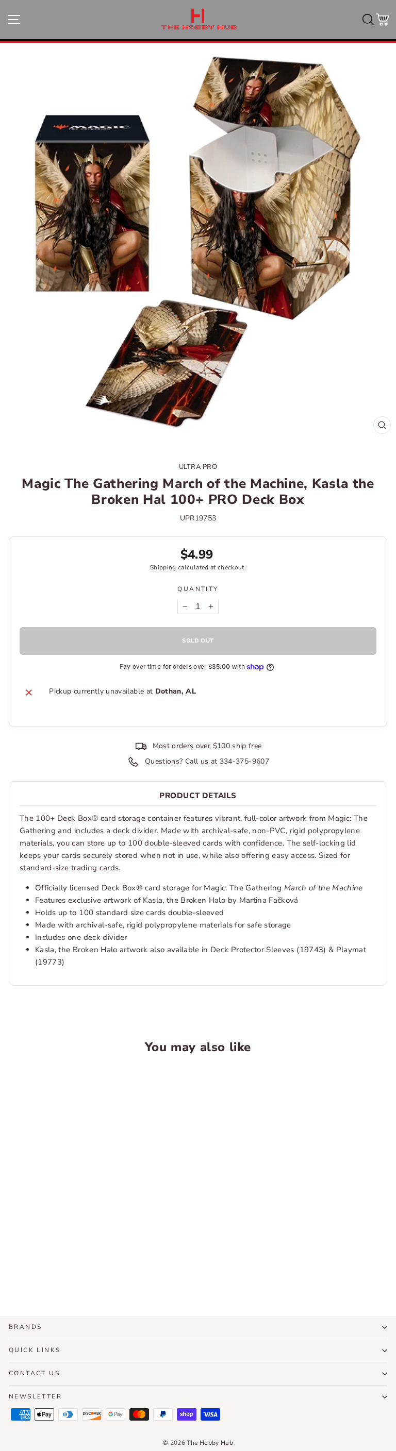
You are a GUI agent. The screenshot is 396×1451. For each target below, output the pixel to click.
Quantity (197, 589)
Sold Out (81, 1270)
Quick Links (34, 1350)
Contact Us (34, 1373)
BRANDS (25, 1327)
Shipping (163, 567)
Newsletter (35, 1396)
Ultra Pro (198, 466)
